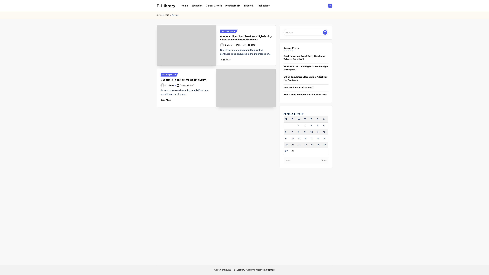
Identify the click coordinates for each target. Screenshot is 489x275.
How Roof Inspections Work (299, 87)
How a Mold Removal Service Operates (305, 94)
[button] (325, 32)
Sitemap (270, 269)
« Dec (288, 160)
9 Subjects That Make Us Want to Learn (183, 79)
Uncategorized (228, 31)
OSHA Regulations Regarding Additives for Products (305, 78)
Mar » (324, 160)
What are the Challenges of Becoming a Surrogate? (306, 68)
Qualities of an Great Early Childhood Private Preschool (304, 58)
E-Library (166, 5)
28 (292, 151)
